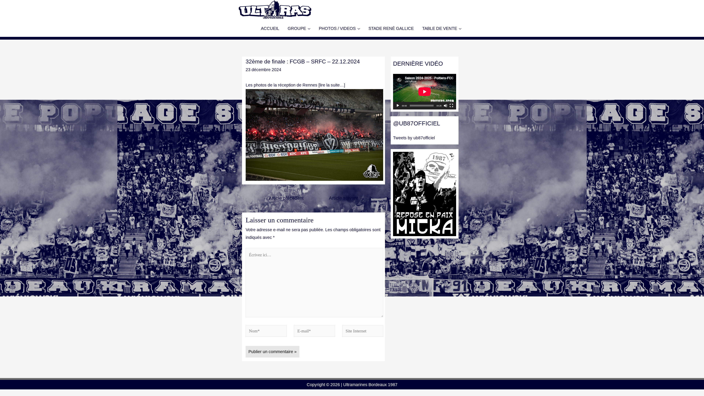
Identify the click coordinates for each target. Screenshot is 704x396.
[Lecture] (398, 105)
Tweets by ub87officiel (414, 137)
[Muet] (445, 105)
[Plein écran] (451, 105)
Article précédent (283, 198)
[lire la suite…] (331, 85)
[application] (424, 91)
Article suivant (346, 198)
